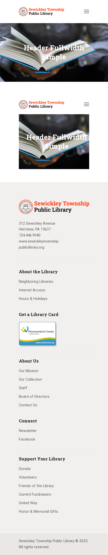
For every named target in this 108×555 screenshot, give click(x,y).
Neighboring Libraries (36, 281)
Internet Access (32, 290)
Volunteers (28, 477)
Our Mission (28, 371)
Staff (23, 388)
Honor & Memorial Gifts (38, 511)
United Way (28, 503)
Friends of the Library (36, 486)
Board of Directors (34, 396)
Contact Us (28, 405)
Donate (25, 468)
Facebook (27, 439)
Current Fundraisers (35, 494)
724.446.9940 (29, 235)
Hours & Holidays (33, 298)
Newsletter (28, 430)
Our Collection (30, 379)
